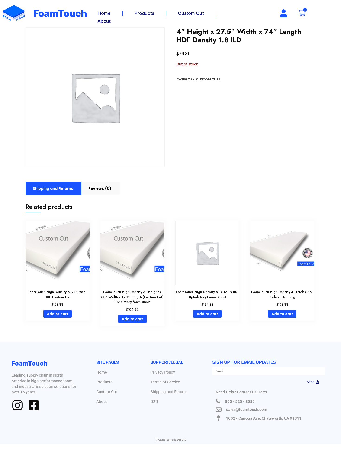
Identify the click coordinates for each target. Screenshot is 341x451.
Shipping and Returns (169, 391)
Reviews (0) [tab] (99, 188)
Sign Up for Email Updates (244, 362)
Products (144, 13)
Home (104, 13)
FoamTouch (60, 13)
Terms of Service (165, 382)
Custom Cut (191, 13)
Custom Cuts (208, 79)
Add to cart (57, 313)
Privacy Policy (163, 372)
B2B (154, 401)
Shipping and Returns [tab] (53, 188)
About (104, 21)
